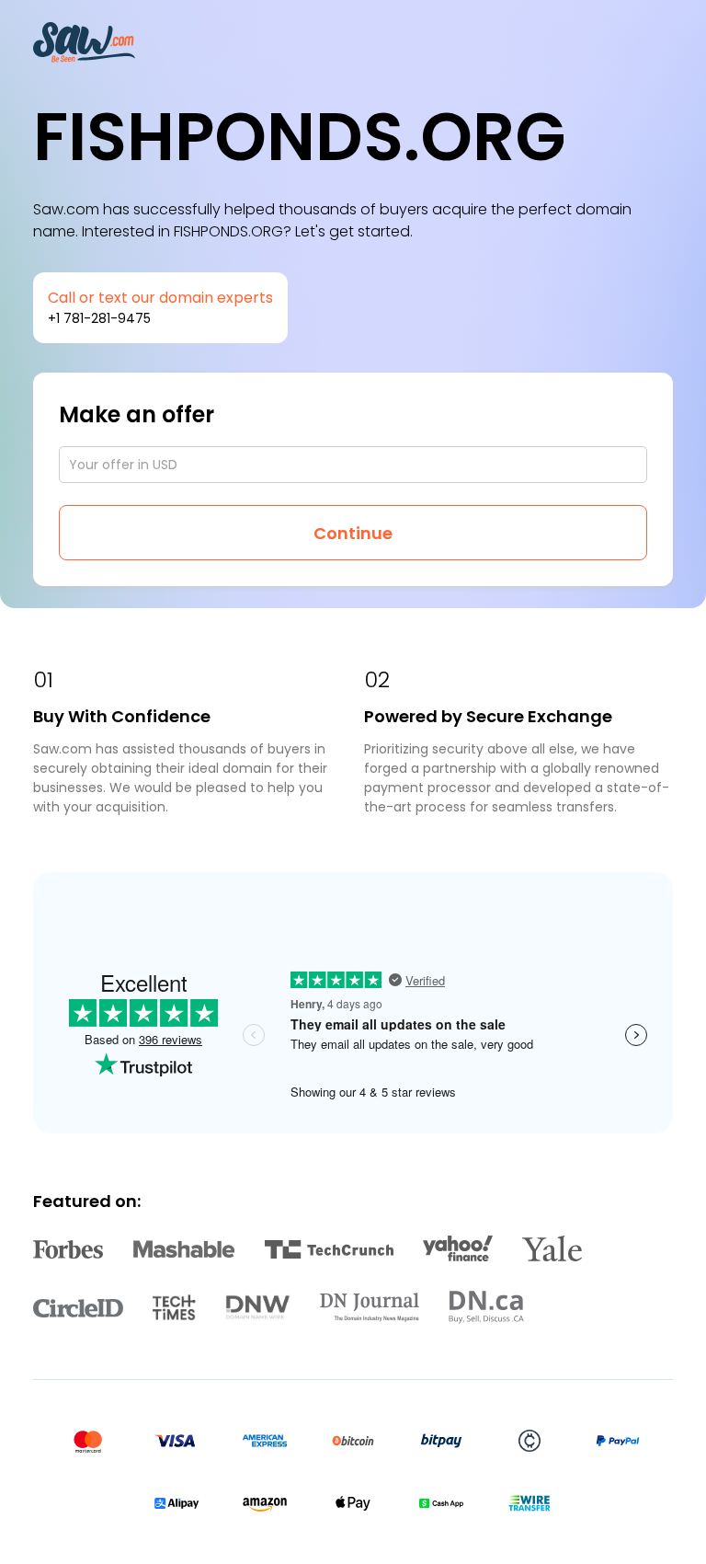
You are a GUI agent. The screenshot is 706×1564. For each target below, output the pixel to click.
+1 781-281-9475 (99, 318)
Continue (353, 533)
